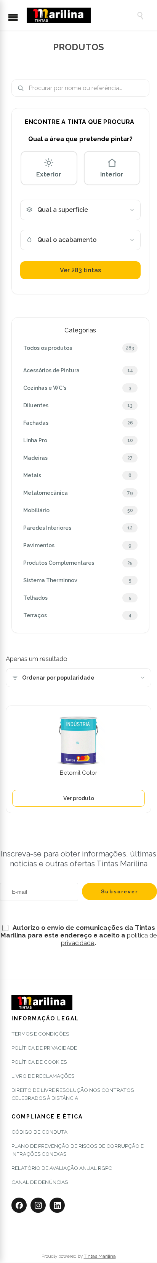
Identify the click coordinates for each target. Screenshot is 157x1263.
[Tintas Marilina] (78, 15)
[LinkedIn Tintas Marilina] (57, 1205)
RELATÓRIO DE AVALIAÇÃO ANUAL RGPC (61, 1168)
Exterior (48, 174)
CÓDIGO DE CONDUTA (39, 1132)
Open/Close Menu (17, 18)
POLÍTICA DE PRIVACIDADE (44, 1048)
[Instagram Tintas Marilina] (38, 1205)
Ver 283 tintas (80, 270)
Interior (111, 174)
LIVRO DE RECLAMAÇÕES (42, 1076)
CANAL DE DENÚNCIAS (39, 1182)
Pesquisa (140, 88)
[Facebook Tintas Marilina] (19, 1205)
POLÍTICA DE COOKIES (39, 1062)
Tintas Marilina (100, 1256)
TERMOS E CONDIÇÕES (40, 1034)
